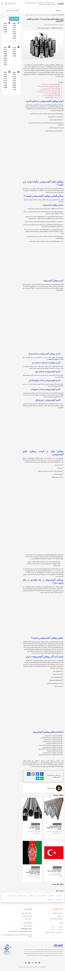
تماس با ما (60, 930)
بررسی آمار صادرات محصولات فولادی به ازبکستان (34, 827)
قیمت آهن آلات (60, 15)
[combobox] (10, 10)
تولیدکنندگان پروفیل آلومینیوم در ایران (51, 96)
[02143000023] (6, 4)
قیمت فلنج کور (51, 895)
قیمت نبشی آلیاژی (58, 899)
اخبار (53, 930)
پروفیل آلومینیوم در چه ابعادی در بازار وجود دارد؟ (48, 92)
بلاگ (53, 927)
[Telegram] (29, 962)
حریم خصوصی (59, 932)
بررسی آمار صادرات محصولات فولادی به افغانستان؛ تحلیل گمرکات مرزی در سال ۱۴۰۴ (33, 871)
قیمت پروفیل (55, 458)
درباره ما (61, 927)
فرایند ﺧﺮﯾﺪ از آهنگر (27, 916)
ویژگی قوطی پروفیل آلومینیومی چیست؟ (50, 88)
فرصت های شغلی (50, 932)
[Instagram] (32, 962)
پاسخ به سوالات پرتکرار (26, 913)
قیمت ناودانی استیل (11, 895)
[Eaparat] (25, 962)
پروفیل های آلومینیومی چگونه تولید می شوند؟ (49, 86)
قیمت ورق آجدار (49, 899)
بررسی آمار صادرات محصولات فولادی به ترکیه (54, 870)
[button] (42, 774)
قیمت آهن (54, 571)
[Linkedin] (39, 962)
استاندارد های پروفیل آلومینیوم (52, 97)
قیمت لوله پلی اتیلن (42, 895)
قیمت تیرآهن (59, 895)
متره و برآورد (60, 916)
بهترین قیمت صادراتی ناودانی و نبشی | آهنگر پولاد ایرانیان (54, 827)
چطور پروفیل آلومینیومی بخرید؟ (52, 94)
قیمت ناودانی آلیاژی (21, 895)
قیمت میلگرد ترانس (31, 895)
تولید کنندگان (28, 919)
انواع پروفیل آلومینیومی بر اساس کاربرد (51, 84)
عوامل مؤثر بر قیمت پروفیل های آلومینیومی (49, 90)
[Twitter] (35, 962)
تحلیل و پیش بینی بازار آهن (56, 919)
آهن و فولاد (54, 15)
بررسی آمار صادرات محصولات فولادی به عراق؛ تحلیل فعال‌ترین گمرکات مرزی (13, 80)
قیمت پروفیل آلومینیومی (49, 460)
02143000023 (11, 4)
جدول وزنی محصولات (58, 913)
